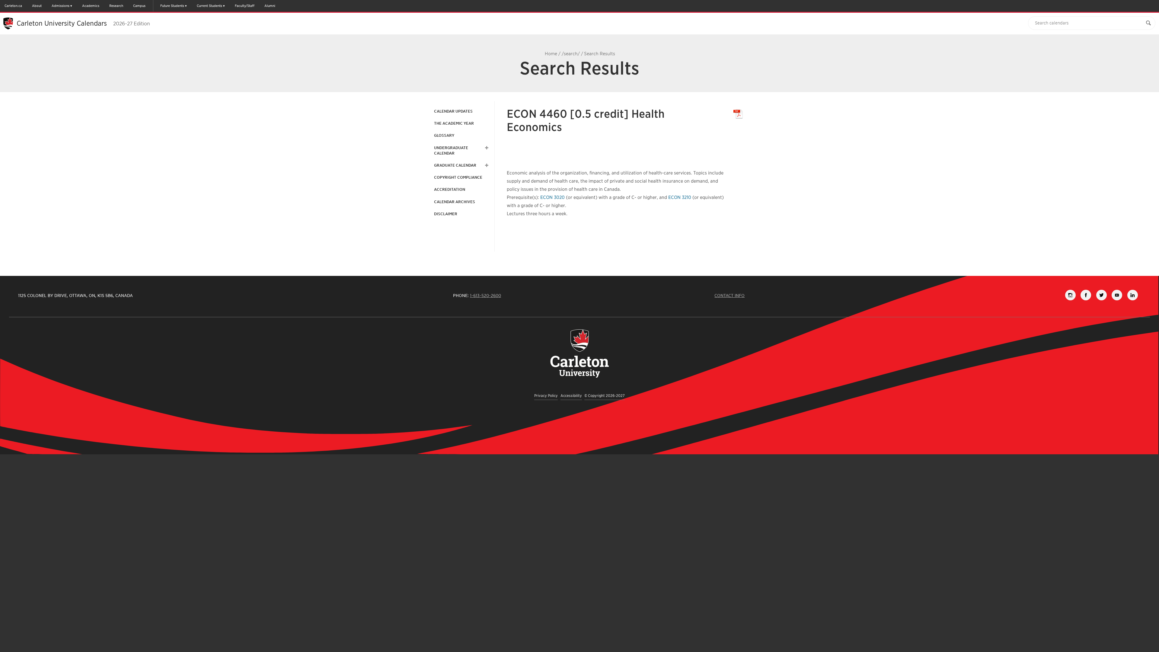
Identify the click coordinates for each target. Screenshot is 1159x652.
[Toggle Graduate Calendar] (486, 165)
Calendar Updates (453, 111)
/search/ (571, 53)
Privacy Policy (546, 395)
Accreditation (449, 189)
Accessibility (571, 395)
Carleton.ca (13, 6)
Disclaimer (445, 214)
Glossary (444, 135)
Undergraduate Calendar (451, 150)
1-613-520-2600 (485, 295)
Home (551, 53)
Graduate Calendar (455, 165)
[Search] (1148, 23)
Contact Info (729, 295)
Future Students (172, 6)
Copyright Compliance (458, 177)
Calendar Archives (454, 202)
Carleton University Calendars (83, 23)
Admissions (60, 6)
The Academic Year (454, 123)
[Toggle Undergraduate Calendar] (486, 148)
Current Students (209, 6)
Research (116, 6)
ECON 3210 (679, 197)
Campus (139, 6)
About (37, 6)
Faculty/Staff (244, 6)
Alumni (269, 6)
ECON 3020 (552, 197)
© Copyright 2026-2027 (604, 395)
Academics (90, 6)
